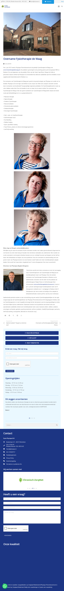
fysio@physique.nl (11, 449)
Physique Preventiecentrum (48, 585)
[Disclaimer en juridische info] (4, 464)
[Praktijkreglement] (4, 455)
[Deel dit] (9, 315)
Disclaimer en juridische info (14, 464)
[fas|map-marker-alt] (4, 442)
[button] (59, 6)
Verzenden (9, 371)
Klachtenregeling (11, 461)
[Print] (5, 6)
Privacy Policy (10, 458)
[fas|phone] (4, 445)
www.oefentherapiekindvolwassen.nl (44, 284)
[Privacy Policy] (4, 458)
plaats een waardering (46, 587)
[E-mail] (5, 315)
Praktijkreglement (11, 455)
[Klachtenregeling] (4, 461)
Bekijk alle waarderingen (31, 587)
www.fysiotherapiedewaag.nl (12, 70)
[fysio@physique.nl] (4, 449)
